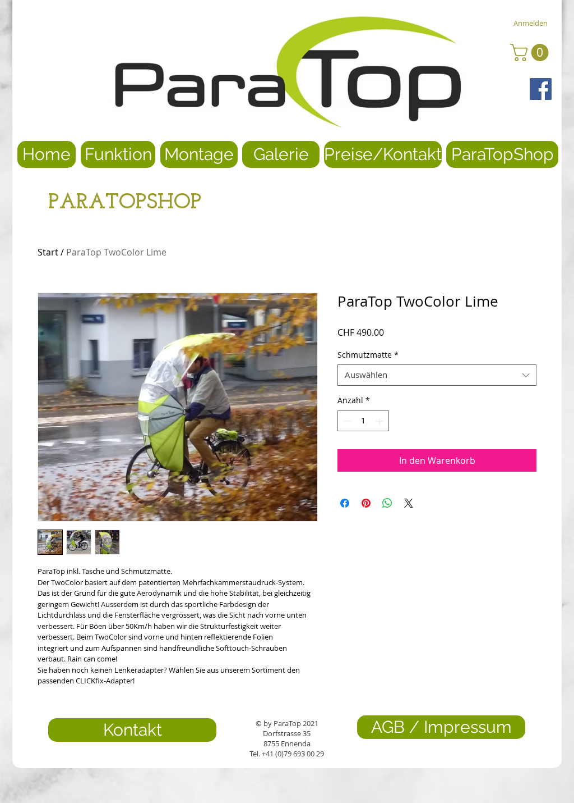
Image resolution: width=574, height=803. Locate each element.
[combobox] (436, 375)
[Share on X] (408, 503)
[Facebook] (541, 89)
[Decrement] (346, 421)
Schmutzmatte (368, 355)
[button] (531, 52)
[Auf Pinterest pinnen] (366, 503)
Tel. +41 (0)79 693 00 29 (286, 754)
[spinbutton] (363, 421)
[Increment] (380, 421)
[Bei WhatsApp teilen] (387, 503)
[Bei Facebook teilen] (344, 503)
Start (48, 252)
